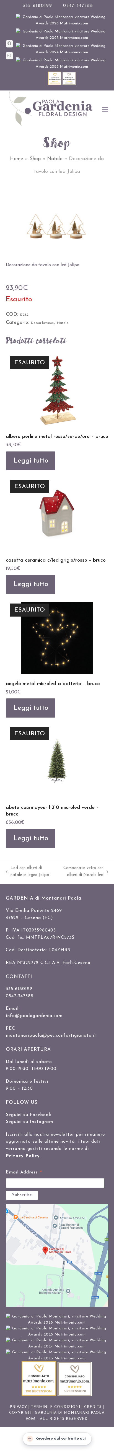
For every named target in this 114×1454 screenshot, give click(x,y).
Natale (55, 158)
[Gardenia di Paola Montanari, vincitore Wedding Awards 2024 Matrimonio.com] (62, 52)
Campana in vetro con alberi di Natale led (81, 872)
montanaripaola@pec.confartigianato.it (51, 1035)
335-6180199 (37, 6)
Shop (35, 158)
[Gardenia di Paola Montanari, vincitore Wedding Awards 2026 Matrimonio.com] (62, 23)
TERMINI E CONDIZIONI (55, 1407)
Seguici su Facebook (28, 1115)
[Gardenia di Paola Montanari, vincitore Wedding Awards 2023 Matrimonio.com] (62, 67)
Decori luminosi (42, 323)
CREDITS (93, 1407)
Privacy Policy (23, 1156)
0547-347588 (78, 6)
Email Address (24, 1173)
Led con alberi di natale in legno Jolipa (27, 872)
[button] (105, 109)
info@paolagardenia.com (34, 1016)
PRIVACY (18, 1407)
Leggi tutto (30, 460)
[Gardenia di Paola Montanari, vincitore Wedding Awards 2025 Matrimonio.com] (62, 38)
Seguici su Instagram (29, 1122)
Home (16, 158)
